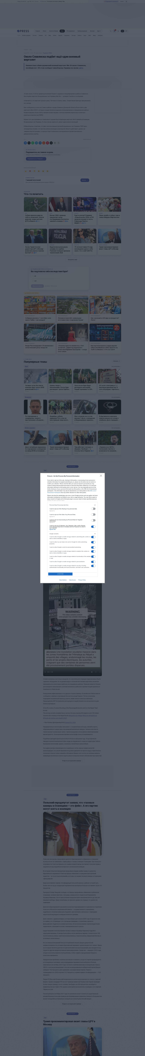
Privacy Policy (82, 580)
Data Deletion (63, 580)
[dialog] (72, 528)
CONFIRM (60, 574)
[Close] (101, 476)
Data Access (72, 580)
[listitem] (72, 505)
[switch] (93, 509)
